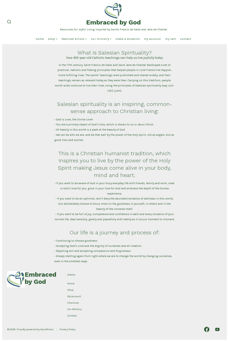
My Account (152, 39)
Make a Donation (128, 39)
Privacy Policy (67, 329)
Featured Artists (73, 39)
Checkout (73, 302)
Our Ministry (100, 39)
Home (40, 39)
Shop (51, 39)
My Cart (170, 39)
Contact (185, 39)
